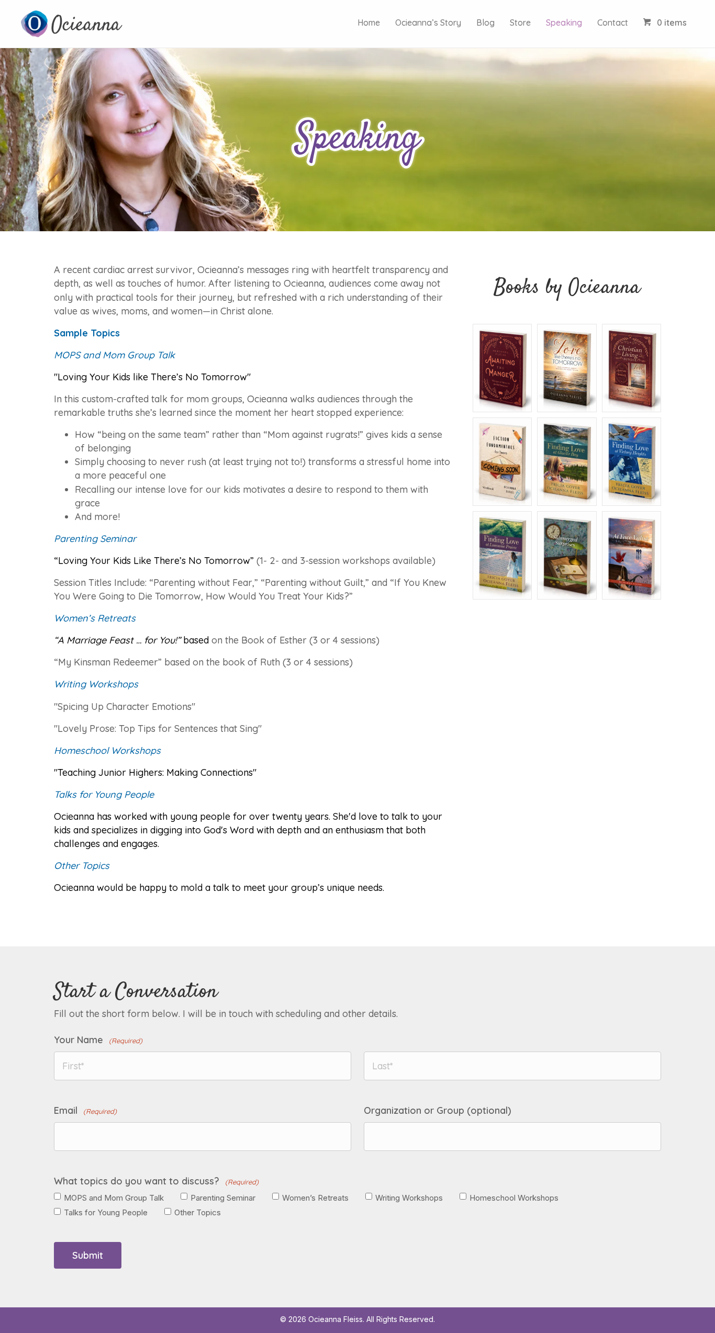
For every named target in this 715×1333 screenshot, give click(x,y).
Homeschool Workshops (514, 1198)
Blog (485, 22)
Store (520, 22)
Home (369, 22)
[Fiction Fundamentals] (502, 461)
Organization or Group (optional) (437, 1110)
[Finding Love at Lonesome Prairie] (502, 554)
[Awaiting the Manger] (502, 367)
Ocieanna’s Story (428, 22)
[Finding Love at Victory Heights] (631, 461)
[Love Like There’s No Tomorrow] (567, 367)
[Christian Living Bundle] (631, 367)
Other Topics (197, 1212)
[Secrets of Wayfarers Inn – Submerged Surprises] (567, 554)
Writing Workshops (409, 1198)
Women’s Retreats (315, 1198)
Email (85, 1110)
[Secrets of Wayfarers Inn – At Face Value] (631, 554)
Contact (612, 22)
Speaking (564, 22)
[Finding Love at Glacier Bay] (567, 461)
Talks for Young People (106, 1212)
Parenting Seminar (223, 1198)
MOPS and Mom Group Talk (114, 1198)
